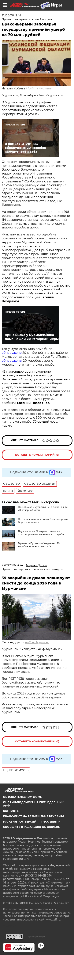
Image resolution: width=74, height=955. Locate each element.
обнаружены (12, 360)
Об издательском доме (22, 797)
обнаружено (12, 352)
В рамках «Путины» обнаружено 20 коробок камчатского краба (39, 545)
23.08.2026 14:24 (12, 565)
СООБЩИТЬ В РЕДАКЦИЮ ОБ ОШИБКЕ (31, 827)
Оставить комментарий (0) (37, 455)
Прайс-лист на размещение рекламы (33, 816)
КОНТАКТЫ (11, 811)
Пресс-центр (49, 821)
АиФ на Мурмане (40, 88)
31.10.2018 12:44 (11, 15)
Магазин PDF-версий (19, 821)
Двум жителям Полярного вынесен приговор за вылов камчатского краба (41, 533)
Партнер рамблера (36, 936)
